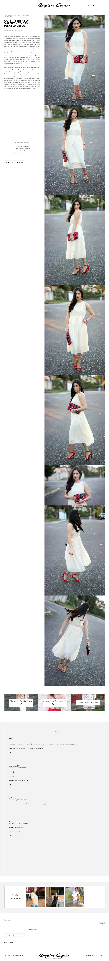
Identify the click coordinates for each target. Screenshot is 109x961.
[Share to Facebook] (8, 162)
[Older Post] (95, 716)
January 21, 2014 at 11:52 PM (18, 768)
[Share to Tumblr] (19, 162)
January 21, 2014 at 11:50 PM (18, 740)
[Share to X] (17, 162)
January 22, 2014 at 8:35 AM (18, 800)
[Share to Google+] (22, 162)
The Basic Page (98, 956)
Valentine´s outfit (12, 16)
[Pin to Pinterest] (12, 162)
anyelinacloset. (11, 15)
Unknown (12, 798)
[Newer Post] (14, 716)
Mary (11, 738)
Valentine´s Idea (24, 15)
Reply (10, 752)
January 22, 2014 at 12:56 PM (18, 823)
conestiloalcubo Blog (15, 832)
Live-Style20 (14, 766)
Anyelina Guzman (17, 956)
